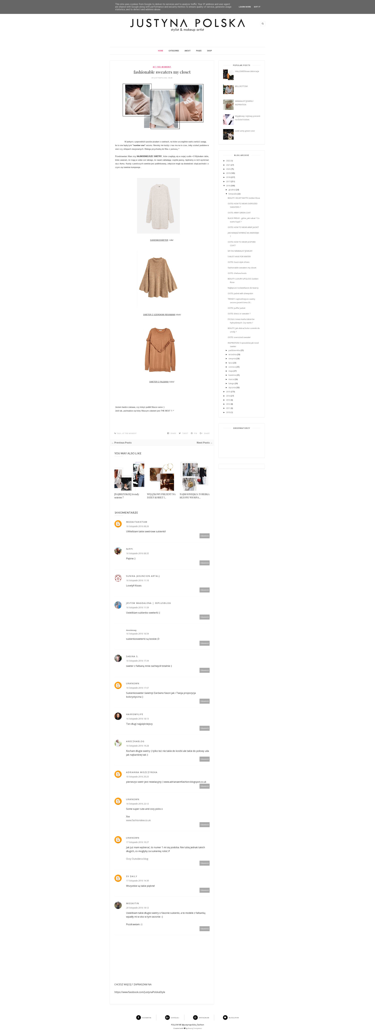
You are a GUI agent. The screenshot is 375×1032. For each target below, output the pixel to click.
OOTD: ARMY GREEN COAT (239, 212)
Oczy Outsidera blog (137, 858)
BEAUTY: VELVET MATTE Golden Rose (244, 198)
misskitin (132, 903)
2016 (228, 185)
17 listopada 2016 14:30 (137, 880)
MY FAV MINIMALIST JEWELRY (240, 251)
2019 (228, 173)
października (234, 350)
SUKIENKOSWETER (159, 240)
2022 (228, 160)
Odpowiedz (204, 536)
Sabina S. (132, 656)
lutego (231, 383)
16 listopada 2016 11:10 (137, 580)
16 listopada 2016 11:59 (137, 607)
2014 (228, 395)
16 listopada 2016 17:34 (137, 660)
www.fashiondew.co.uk (138, 820)
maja (231, 371)
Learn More (245, 7)
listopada (233, 193)
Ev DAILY (131, 876)
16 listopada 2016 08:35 (137, 553)
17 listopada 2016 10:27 (137, 842)
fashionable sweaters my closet (242, 267)
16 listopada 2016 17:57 (137, 687)
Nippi (129, 549)
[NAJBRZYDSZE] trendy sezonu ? (126, 496)
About (188, 50)
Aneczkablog (135, 741)
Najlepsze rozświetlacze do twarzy (243, 287)
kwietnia (232, 375)
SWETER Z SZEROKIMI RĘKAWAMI (159, 315)
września (233, 354)
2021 (228, 165)
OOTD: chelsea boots (237, 273)
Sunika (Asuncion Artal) (143, 576)
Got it (257, 7)
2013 (228, 400)
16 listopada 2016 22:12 (137, 803)
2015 (228, 391)
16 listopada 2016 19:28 (137, 745)
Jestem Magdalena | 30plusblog (148, 603)
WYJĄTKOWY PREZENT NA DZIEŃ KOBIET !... (161, 496)
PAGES (199, 50)
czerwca (232, 367)
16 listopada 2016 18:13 (137, 718)
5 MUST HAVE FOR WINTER (239, 256)
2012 (228, 404)
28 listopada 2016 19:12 (137, 907)
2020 (228, 169)
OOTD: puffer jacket (236, 308)
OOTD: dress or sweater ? (239, 313)
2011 (228, 408)
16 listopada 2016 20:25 (137, 776)
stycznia (232, 387)
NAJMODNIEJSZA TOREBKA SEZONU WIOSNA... (194, 496)
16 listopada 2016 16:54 (137, 633)
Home (160, 50)
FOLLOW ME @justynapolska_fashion (187, 1024)
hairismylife (134, 714)
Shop (209, 50)
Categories (174, 50)
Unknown (132, 683)
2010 (228, 412)
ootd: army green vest (245, 130)
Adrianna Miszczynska (141, 772)
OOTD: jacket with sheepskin (240, 293)
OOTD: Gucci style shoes (238, 262)
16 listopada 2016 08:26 (137, 526)
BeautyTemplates (195, 1028)
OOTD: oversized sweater (239, 337)
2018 (228, 177)
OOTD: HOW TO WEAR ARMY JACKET (243, 227)
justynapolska (160, 78)
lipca (231, 362)
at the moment (162, 67)
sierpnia (232, 358)
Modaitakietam (136, 521)
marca (231, 379)
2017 (228, 181)
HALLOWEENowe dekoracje (247, 71)
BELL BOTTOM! (241, 86)
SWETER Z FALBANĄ (159, 382)
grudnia (232, 189)
